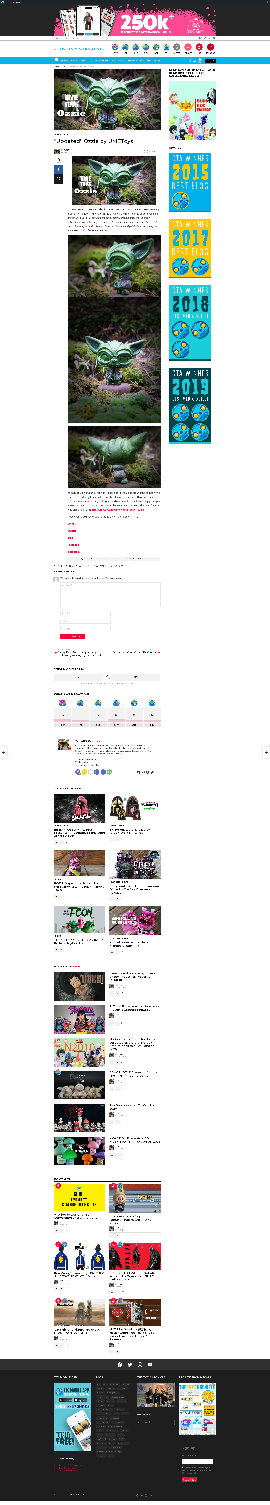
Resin (65, 825)
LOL (125, 53)
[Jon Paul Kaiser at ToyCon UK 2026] (79, 1118)
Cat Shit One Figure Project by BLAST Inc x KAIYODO (77, 1331)
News (74, 60)
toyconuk (102, 1447)
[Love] (58, 1072)
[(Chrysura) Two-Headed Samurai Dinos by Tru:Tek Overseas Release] (135, 864)
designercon (114, 1393)
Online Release (116, 1426)
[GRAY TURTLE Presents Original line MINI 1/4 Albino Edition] (79, 1085)
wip (111, 1456)
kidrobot (115, 1418)
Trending (210, 53)
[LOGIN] (200, 60)
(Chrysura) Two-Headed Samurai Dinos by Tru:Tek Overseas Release (134, 889)
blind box (115, 1384)
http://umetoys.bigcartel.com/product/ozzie (117, 509)
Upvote (78, 677)
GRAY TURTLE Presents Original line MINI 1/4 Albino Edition (133, 1074)
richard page (82, 566)
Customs (86, 60)
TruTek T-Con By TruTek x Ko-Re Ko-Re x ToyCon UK (78, 941)
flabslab (101, 1405)
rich (68, 566)
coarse (101, 1388)
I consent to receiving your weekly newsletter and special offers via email (196, 1470)
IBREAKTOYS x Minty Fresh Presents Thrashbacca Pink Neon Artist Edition (79, 833)
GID (111, 1405)
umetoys (114, 566)
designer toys (118, 1397)
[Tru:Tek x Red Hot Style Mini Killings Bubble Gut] (135, 920)
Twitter (72, 530)
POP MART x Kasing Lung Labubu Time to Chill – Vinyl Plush (130, 1220)
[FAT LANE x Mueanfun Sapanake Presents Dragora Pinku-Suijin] (79, 1019)
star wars (102, 1443)
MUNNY (101, 1426)
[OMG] (120, 1244)
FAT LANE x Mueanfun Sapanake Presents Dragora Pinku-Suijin (134, 1008)
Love (115, 53)
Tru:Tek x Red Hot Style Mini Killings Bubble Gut (130, 944)
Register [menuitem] (17, 2)
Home (64, 60)
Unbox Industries (105, 1452)
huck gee (120, 1409)
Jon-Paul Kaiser (104, 1414)
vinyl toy (101, 1456)
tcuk (112, 1443)
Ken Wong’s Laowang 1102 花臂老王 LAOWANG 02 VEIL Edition (79, 1274)
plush (100, 1431)
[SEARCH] (194, 60)
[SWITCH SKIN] (189, 60)
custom (111, 1388)
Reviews (132, 60)
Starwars (100, 566)
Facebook (73, 544)
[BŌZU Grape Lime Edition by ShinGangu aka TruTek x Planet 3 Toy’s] (79, 863)
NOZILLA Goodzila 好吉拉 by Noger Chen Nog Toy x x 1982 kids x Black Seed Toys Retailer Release (133, 1334)
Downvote (135, 677)
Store (71, 523)
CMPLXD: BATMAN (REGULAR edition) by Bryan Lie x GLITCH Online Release (132, 1276)
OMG (135, 53)
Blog (70, 537)
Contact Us (73, 38)
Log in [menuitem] (8, 2)
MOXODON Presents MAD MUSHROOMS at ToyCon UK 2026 (134, 1140)
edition (111, 1401)
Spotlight (118, 60)
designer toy (103, 1397)
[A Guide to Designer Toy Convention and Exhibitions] (79, 1197)
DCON (101, 1393)
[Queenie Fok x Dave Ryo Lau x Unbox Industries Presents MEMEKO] (79, 986)
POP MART (112, 1431)
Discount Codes (60, 38)
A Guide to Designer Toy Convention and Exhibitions (75, 1216)
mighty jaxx (118, 1422)
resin (100, 1435)
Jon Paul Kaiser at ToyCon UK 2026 (132, 1107)
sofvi (122, 1439)
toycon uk (123, 1443)
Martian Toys (103, 1422)
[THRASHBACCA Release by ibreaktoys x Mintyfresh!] (135, 808)
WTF (156, 53)
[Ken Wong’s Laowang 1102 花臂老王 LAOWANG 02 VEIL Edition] (79, 1256)
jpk (117, 1414)
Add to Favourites (136, 559)
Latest (176, 53)
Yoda (125, 566)
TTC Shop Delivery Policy (65, 1468)
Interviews (101, 60)
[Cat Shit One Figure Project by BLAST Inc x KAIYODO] (79, 1312)
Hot (199, 53)
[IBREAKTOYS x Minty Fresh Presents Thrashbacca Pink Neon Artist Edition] (79, 808)
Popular (188, 53)
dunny (101, 1401)
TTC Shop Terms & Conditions (67, 1465)
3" (99, 1384)
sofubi (113, 1439)
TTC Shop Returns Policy (65, 1471)
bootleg (127, 1384)
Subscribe (189, 1480)
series (122, 1435)
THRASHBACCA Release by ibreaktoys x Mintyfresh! (129, 831)
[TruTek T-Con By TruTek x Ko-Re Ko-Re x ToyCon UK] (79, 919)
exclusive (122, 1401)
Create (210, 61)
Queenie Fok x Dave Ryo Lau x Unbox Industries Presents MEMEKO (132, 977)
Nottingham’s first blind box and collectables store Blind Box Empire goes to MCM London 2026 (134, 1044)
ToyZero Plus (116, 1447)
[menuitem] (2, 2)
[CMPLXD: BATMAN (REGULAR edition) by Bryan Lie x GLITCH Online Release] (135, 1256)
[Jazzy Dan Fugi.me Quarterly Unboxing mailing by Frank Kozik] (3, 752)
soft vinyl (102, 1439)
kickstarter (102, 1418)
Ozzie (59, 566)
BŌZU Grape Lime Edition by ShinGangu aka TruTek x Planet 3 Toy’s (79, 887)
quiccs (124, 1431)
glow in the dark (105, 1409)
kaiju (125, 1414)
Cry (166, 53)
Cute (146, 53)
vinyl (119, 1452)
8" (106, 1384)
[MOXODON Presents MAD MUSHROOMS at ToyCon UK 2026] (79, 1151)
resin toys (111, 1435)
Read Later (90, 559)
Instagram (74, 551)
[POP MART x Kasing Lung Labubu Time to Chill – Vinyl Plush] (135, 1198)
